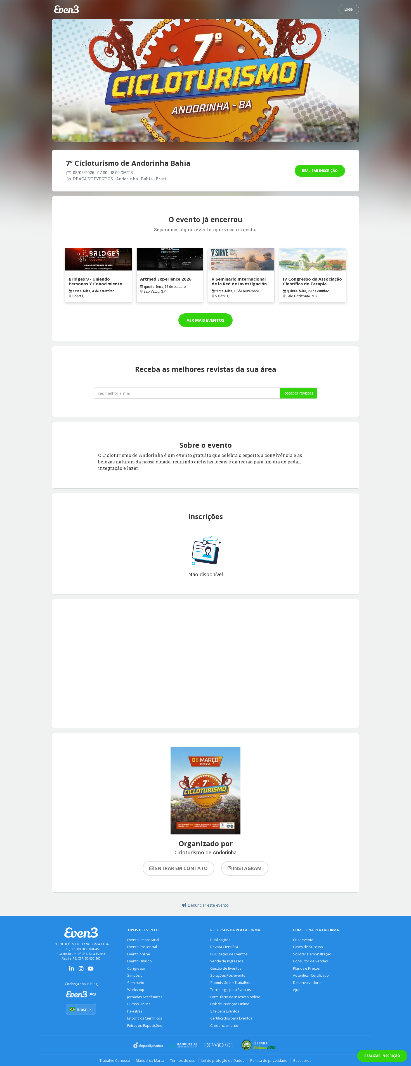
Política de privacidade (268, 1060)
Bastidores (302, 1060)
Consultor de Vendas (310, 961)
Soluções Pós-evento (227, 975)
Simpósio (135, 975)
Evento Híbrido (139, 961)
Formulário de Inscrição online (235, 997)
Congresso (136, 968)
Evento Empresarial (143, 939)
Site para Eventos (224, 1011)
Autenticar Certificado (311, 975)
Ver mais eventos (205, 320)
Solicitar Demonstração (312, 954)
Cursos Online (139, 1004)
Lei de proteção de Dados (222, 1060)
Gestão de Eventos (225, 968)
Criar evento (303, 939)
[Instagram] (81, 970)
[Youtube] (90, 970)
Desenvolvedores (307, 982)
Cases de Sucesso (308, 946)
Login (348, 9)
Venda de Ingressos (226, 961)
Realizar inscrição (320, 170)
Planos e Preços (306, 968)
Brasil (82, 1009)
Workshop (135, 989)
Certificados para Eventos (231, 1018)
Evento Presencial (142, 946)
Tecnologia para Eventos (230, 989)
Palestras (134, 1011)
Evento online (138, 954)
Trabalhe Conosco (115, 1060)
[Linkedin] (71, 970)
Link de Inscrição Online (229, 1004)
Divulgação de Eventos (228, 954)
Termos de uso (182, 1060)
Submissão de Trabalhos (230, 982)
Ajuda (298, 989)
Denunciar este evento (208, 905)
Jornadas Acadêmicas (144, 997)
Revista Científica (224, 946)
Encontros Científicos (144, 1018)
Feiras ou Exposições (144, 1025)
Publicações (220, 939)
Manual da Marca (150, 1060)
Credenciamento (224, 1025)
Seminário (135, 982)
